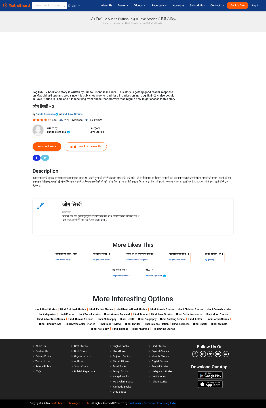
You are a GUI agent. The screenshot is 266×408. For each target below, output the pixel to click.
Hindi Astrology (100, 328)
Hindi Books (119, 351)
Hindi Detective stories (189, 314)
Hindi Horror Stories (217, 319)
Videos (138, 5)
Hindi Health (127, 319)
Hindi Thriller (132, 324)
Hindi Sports (200, 324)
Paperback (158, 5)
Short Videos (81, 366)
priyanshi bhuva (103, 260)
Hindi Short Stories (46, 309)
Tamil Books (119, 366)
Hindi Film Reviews (50, 324)
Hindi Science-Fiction (156, 324)
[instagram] (203, 354)
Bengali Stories (159, 366)
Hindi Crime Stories (164, 328)
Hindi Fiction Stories (101, 309)
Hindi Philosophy (106, 319)
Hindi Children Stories (190, 309)
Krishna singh (64, 260)
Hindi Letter (195, 319)
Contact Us (217, 5)
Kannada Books (122, 386)
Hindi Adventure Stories (51, 319)
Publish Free (237, 5)
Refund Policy (43, 366)
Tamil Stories (158, 376)
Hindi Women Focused (117, 314)
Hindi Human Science (80, 319)
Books (122, 5)
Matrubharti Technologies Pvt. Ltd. (71, 403)
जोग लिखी (72, 204)
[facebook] (195, 354)
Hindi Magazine (47, 314)
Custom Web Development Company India (152, 403)
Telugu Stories (159, 381)
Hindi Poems (67, 314)
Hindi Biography (147, 319)
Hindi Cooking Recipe (172, 319)
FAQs (38, 371)
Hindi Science (120, 328)
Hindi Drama (140, 314)
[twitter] (210, 354)
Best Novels (80, 351)
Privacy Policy (43, 356)
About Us (106, 5)
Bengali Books (121, 376)
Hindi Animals (219, 324)
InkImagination (155, 276)
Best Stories (81, 346)
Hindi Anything (140, 328)
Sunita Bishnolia (45, 114)
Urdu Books (119, 391)
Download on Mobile (89, 146)
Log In (256, 5)
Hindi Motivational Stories (132, 309)
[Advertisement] (133, 59)
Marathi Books (121, 361)
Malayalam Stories (161, 371)
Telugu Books (120, 371)
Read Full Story (47, 146)
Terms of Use (42, 361)
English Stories (159, 361)
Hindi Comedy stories (219, 309)
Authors (78, 361)
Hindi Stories (158, 346)
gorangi (211, 260)
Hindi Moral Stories (217, 314)
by (57, 260)
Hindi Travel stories (89, 314)
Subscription (197, 5)
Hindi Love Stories (72, 114)
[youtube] (218, 354)
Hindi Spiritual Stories (73, 309)
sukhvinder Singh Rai (138, 260)
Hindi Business (180, 324)
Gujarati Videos (82, 356)
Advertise (178, 5)
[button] (63, 5)
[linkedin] (226, 354)
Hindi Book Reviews (110, 324)
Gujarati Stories (160, 351)
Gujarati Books (121, 356)
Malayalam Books (123, 381)
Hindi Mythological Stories (80, 324)
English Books (121, 346)
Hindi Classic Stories (162, 309)
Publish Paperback (84, 371)
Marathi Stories (160, 356)
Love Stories (97, 131)
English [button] (72, 5)
